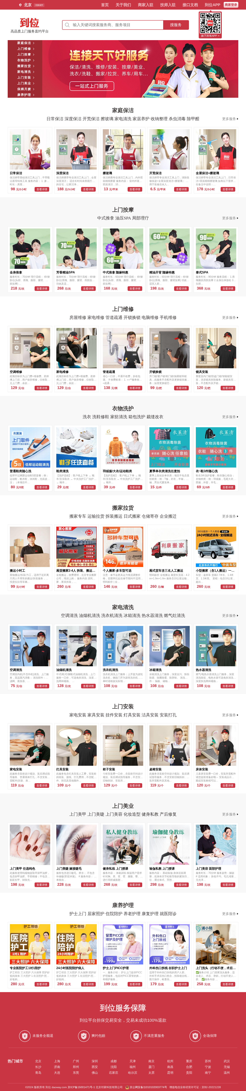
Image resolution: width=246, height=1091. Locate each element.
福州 (133, 1067)
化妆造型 (133, 814)
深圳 (95, 1061)
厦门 (151, 1067)
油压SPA (123, 218)
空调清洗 (70, 615)
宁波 (208, 1067)
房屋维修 (78, 317)
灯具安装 (133, 715)
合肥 (189, 1067)
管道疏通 (115, 317)
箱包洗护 (137, 416)
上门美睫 (96, 814)
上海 (57, 1061)
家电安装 (78, 715)
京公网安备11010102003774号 (148, 1087)
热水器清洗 (153, 615)
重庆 (189, 1061)
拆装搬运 (115, 516)
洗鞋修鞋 (101, 416)
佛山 (95, 1072)
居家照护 (96, 913)
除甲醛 (193, 118)
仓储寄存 (151, 516)
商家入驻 (145, 5)
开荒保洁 (92, 118)
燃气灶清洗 (174, 615)
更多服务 (229, 119)
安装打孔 (168, 715)
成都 (114, 1061)
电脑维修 (151, 317)
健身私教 (151, 814)
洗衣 (87, 416)
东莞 (76, 1072)
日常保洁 (56, 118)
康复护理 (151, 913)
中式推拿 (106, 218)
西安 (95, 1067)
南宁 (208, 1072)
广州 (76, 1061)
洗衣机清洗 (112, 615)
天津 (133, 1061)
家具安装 (96, 715)
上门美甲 (78, 814)
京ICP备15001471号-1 (81, 1087)
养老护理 (133, 913)
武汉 (227, 1061)
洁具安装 (151, 715)
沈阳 (114, 1067)
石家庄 (113, 1072)
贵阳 (189, 1072)
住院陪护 (115, 913)
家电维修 (96, 317)
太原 (151, 1072)
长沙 (38, 1067)
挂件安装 (115, 715)
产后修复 (168, 814)
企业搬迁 (168, 516)
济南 (57, 1067)
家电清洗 (124, 118)
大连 (57, 1072)
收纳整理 (160, 118)
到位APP (212, 5)
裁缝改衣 (154, 416)
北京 (38, 1061)
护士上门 (78, 913)
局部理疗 (140, 218)
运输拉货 (96, 516)
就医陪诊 (168, 913)
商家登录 (231, 4)
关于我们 (123, 5)
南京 (151, 1061)
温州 (227, 1072)
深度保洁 (74, 118)
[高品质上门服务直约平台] (30, 22)
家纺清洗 (119, 416)
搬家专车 (78, 516)
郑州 (76, 1067)
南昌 (170, 1067)
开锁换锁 (133, 317)
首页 (105, 5)
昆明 (170, 1072)
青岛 (38, 1072)
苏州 (208, 1061)
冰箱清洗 (133, 615)
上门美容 (115, 814)
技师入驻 (168, 5)
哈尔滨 (132, 1072)
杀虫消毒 (178, 118)
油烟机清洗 (90, 615)
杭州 (170, 1061)
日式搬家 (133, 516)
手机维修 (168, 317)
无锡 (227, 1067)
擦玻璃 (108, 118)
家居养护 (142, 118)
